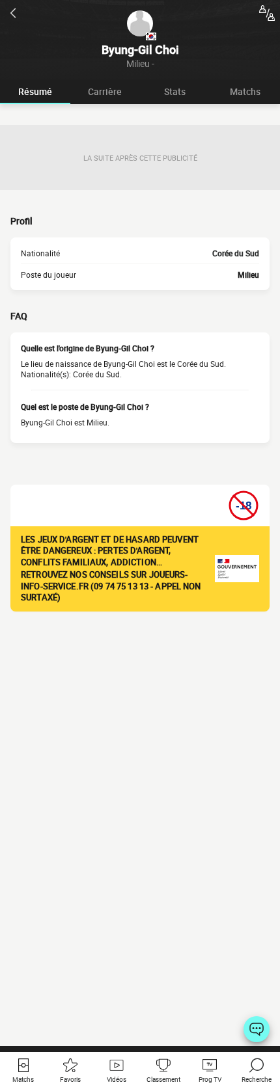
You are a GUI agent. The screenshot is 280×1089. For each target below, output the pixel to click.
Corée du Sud (235, 253)
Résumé (35, 91)
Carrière (105, 91)
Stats (175, 91)
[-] (257, 1029)
